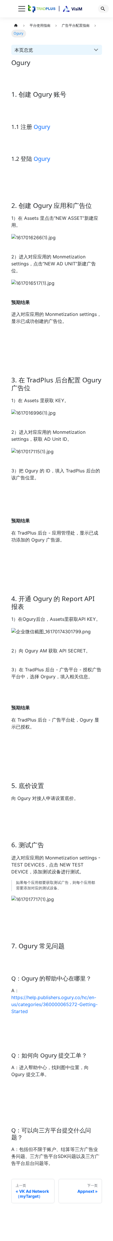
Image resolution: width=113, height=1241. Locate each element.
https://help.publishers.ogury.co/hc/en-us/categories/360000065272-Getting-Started (54, 1004)
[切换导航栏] (21, 8)
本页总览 (23, 50)
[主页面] (16, 26)
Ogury (42, 127)
